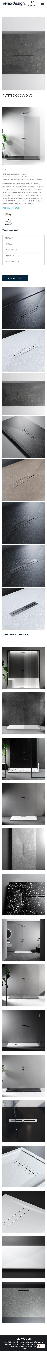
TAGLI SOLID (23, 801)
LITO (23, 1164)
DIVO (23, 1118)
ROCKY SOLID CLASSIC (23, 1028)
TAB (23, 846)
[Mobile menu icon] (42, 3)
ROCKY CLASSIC (23, 982)
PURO (23, 937)
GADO (23, 756)
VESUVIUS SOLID (23, 1209)
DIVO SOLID (23, 710)
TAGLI (23, 1300)
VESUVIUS (23, 1073)
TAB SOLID (23, 1254)
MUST (23, 665)
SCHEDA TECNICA (15, 278)
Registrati (33, 5)
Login (35, 2)
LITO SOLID (23, 892)
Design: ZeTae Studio (11, 208)
